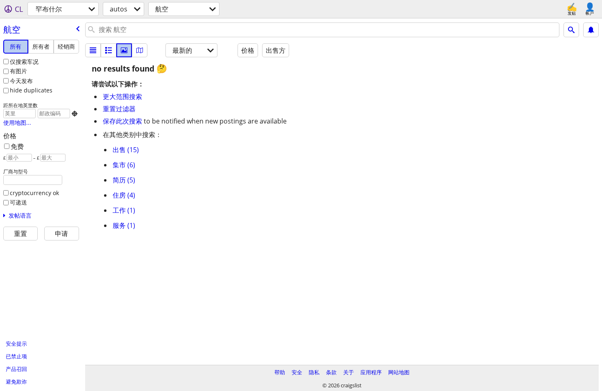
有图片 (18, 71)
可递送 (18, 202)
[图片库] (124, 50)
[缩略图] (108, 50)
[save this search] (591, 29)
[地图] (139, 50)
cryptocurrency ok (34, 193)
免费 (17, 146)
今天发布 (21, 81)
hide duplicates (31, 90)
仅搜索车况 (24, 61)
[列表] (93, 50)
